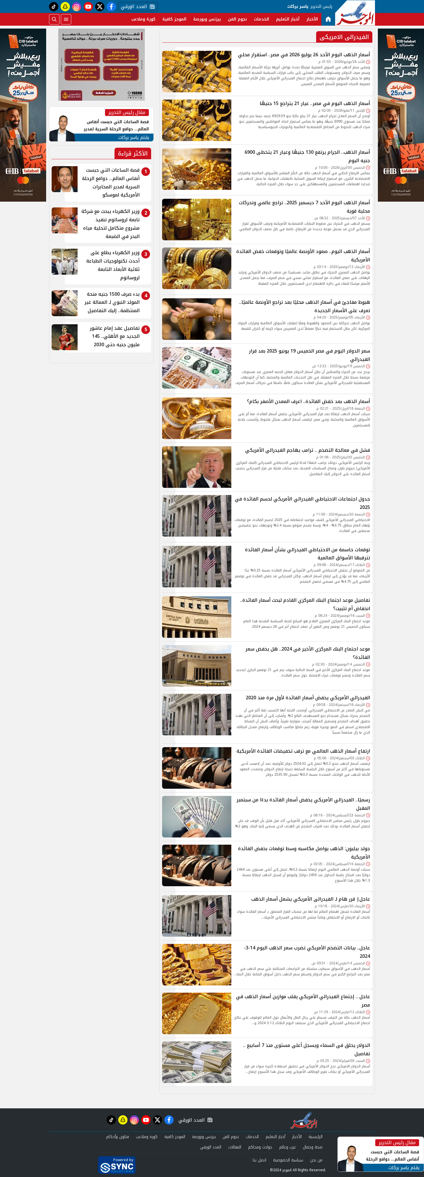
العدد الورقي (132, 6)
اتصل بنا (259, 1160)
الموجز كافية (174, 19)
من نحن (316, 1160)
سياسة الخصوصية (288, 1160)
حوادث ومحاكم (260, 1147)
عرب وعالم (287, 1147)
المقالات (234, 1147)
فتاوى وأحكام (117, 1137)
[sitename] (303, 1120)
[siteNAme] (355, 13)
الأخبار (312, 19)
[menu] (66, 19)
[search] (54, 19)
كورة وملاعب (143, 19)
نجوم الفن (237, 19)
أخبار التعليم (287, 19)
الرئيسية (315, 1137)
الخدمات (261, 19)
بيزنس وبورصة (207, 19)
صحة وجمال (312, 1147)
